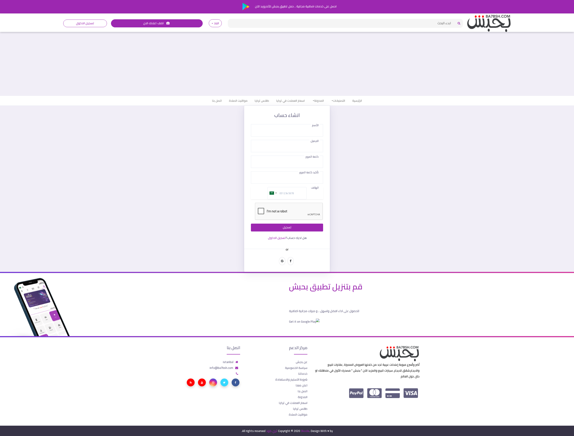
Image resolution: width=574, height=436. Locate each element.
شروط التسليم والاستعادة (291, 379)
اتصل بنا (217, 100)
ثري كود (271, 431)
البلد (216, 23)
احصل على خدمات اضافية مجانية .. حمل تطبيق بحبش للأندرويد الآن (295, 6)
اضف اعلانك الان (153, 23)
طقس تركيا (262, 100)
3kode (305, 431)
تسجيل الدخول (85, 23)
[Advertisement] (287, 62)
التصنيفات (339, 100)
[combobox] (273, 193)
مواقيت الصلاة (238, 100)
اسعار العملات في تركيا (290, 100)
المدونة (319, 100)
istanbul (228, 362)
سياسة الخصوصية (296, 367)
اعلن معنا (301, 385)
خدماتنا (302, 373)
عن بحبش (301, 362)
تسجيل (287, 227)
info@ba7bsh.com (221, 367)
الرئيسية (357, 100)
